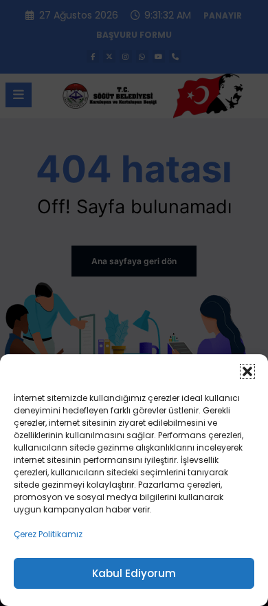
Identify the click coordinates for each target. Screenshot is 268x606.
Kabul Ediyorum (134, 573)
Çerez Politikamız (48, 534)
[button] (247, 371)
